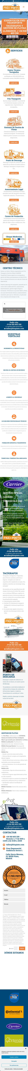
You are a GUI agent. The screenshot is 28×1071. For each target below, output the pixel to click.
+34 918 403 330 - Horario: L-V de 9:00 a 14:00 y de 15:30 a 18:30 (14, 838)
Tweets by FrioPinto (14, 310)
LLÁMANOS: (10, 30)
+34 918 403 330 (8, 1)
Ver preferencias (14, 1065)
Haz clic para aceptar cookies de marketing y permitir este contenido (14, 310)
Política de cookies (9, 1068)
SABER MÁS (14, 83)
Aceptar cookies (14, 1057)
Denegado (14, 1061)
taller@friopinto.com (20, 1)
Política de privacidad (18, 1068)
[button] (26, 1048)
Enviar (22, 948)
